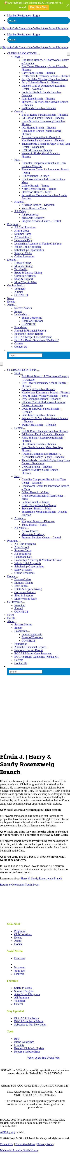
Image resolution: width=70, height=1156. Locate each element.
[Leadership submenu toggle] (28, 315)
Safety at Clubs (23, 253)
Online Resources (24, 256)
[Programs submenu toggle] (19, 225)
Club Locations (23, 934)
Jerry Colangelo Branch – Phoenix (41, 82)
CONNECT (21, 295)
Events (11, 301)
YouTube (19, 970)
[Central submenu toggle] (24, 112)
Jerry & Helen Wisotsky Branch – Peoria (45, 79)
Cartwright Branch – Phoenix (38, 72)
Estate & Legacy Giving (28, 272)
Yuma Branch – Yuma (34, 208)
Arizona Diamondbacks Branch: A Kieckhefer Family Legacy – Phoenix (43, 139)
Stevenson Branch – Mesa (36, 192)
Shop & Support (23, 278)
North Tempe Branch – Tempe (39, 188)
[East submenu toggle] (20, 160)
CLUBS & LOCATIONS (22, 53)
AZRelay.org (7, 1132)
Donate (11, 20)
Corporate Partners (25, 275)
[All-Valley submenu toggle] (27, 212)
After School (21, 230)
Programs (12, 224)
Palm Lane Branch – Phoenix (38, 98)
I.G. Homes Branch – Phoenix (39, 127)
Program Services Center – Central (41, 221)
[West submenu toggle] (21, 57)
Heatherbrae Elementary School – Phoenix (46, 76)
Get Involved (14, 285)
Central (18, 111)
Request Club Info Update (29, 1048)
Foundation (20, 327)
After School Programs (27, 994)
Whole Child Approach (27, 246)
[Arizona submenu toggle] (25, 202)
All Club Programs (25, 227)
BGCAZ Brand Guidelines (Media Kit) (36, 340)
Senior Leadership (32, 317)
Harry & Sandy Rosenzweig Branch (41, 878)
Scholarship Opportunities (29, 249)
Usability (19, 1045)
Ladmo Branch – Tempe (35, 185)
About (10, 304)
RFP (16, 1038)
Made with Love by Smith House (19, 1150)
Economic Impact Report (28, 333)
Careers (18, 343)
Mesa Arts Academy (33, 217)
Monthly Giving (23, 266)
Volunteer (19, 288)
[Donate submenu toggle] (16, 260)
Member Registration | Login (23, 15)
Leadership (20, 314)
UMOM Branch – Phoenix (37, 150)
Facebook (19, 958)
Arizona (19, 201)
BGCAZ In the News (26, 1018)
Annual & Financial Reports (30, 330)
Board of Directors (32, 320)
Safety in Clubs (23, 987)
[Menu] (68, 54)
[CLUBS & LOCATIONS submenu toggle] (38, 54)
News (10, 298)
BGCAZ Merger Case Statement (33, 336)
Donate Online (22, 262)
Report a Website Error (27, 1051)
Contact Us (20, 346)
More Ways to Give (25, 282)
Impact (18, 311)
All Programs (21, 997)
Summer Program (24, 991)
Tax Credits (20, 269)
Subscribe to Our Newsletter (30, 1024)
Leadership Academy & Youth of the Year (38, 243)
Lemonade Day (23, 240)
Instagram (19, 967)
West (17, 56)
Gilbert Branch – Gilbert (35, 175)
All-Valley (20, 211)
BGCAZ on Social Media (28, 1021)
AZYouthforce (30, 214)
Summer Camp (22, 233)
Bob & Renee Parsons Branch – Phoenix (45, 114)
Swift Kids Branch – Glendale (39, 108)
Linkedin (19, 973)
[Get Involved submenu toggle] (23, 286)
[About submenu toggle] (15, 305)
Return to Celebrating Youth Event (19, 884)
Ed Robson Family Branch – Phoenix (43, 117)
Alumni (18, 291)
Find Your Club (38, 7)
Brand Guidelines (24, 1041)
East (16, 159)
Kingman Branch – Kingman (38, 204)
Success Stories (23, 307)
